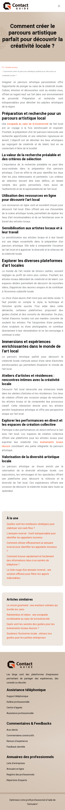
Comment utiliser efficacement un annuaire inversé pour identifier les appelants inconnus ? (32, 547)
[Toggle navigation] (59, 6)
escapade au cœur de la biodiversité (28, 123)
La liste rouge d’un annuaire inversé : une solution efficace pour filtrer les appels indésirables (29, 573)
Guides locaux (11, 67)
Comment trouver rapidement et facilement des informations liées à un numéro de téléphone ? (30, 560)
